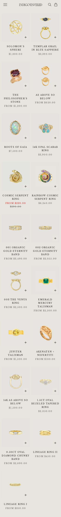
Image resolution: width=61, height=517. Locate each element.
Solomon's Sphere (15, 48)
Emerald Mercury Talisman (45, 303)
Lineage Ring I (15, 504)
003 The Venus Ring (15, 301)
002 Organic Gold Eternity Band (45, 251)
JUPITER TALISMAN (15, 353)
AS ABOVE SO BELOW (45, 97)
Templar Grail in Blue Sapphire (45, 48)
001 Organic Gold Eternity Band (15, 251)
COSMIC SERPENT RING (16, 197)
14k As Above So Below (15, 402)
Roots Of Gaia (15, 147)
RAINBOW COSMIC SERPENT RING (45, 197)
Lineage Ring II (45, 452)
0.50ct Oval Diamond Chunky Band (15, 455)
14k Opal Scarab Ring (45, 149)
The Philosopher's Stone (15, 98)
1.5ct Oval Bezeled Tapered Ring (45, 403)
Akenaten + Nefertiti (45, 353)
